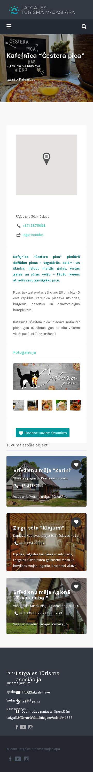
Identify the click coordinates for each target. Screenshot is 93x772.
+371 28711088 (34, 225)
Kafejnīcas (27, 79)
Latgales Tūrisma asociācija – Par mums (36, 718)
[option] (46, 376)
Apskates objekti (19, 692)
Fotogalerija (24, 352)
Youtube (18, 759)
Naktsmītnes (16, 709)
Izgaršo (12, 79)
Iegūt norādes (33, 235)
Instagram (26, 759)
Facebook (10, 759)
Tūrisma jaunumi (18, 683)
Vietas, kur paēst (18, 700)
